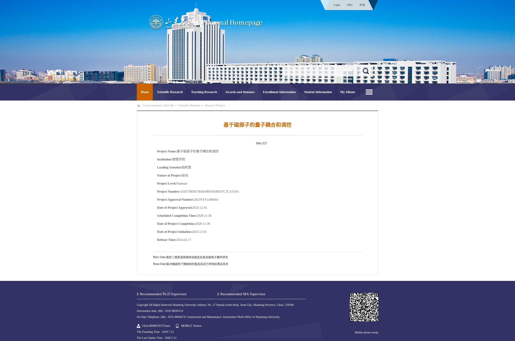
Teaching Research (204, 92)
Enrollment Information (279, 92)
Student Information (318, 92)
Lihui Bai (168, 105)
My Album (347, 92)
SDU (350, 4)
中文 (362, 4)
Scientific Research (170, 92)
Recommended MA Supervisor (242, 294)
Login (336, 4)
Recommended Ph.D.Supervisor (163, 294)
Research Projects (215, 105)
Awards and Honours (240, 92)
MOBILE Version (191, 325)
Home (145, 92)
